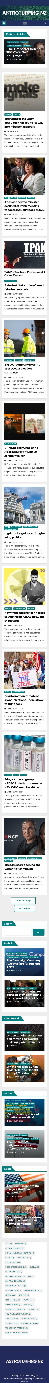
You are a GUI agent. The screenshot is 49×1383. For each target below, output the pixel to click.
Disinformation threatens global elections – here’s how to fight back (23, 700)
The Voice (26, 45)
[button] (45, 23)
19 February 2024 (15, 625)
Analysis (13, 197)
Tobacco (16, 114)
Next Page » (24, 908)
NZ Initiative (12, 1300)
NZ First (8, 114)
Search (8, 923)
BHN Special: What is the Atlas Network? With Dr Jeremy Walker (21, 451)
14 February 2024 (17, 60)
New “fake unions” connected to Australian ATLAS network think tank (24, 616)
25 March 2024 (15, 1196)
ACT (6, 197)
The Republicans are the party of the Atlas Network (23, 1189)
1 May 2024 (13, 1046)
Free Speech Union (30, 527)
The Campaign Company (30, 957)
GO (38, 932)
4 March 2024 (13, 131)
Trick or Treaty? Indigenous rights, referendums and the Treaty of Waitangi (21, 1146)
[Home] (4, 23)
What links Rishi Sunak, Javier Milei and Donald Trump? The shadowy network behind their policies (22, 1073)
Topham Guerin (30, 1323)
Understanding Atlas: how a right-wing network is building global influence (24, 1039)
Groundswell (13, 1272)
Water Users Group (16, 1333)
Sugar (28, 1305)
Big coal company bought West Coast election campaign (22, 368)
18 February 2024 (15, 709)
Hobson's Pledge (13, 1107)
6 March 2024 (15, 970)
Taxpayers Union (11, 529)
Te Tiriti (10, 1111)
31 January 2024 (16, 1077)
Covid (16, 775)
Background (25, 1032)
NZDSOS (23, 775)
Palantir (28, 1300)
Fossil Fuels (29, 360)
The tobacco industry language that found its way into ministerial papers (23, 122)
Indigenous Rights (14, 45)
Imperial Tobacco (15, 1281)
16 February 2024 (15, 792)
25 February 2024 (15, 294)
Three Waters (29, 1319)
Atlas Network (13, 42)
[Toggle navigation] (25, 23)
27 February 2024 (15, 215)
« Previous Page (23, 900)
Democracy (9, 360)
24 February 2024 (15, 377)
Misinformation (18, 691)
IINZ (31, 1276)
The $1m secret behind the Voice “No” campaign (24, 52)
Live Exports (13, 1290)
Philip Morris (13, 1305)
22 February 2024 (15, 542)
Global (7, 691)
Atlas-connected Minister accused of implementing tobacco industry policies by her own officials (24, 996)
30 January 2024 (16, 1152)
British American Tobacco (19, 1253)
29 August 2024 (16, 1121)
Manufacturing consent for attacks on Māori (23, 1115)
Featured (24, 42)
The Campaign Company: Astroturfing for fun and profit (24, 964)
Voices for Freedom (16, 1328)
